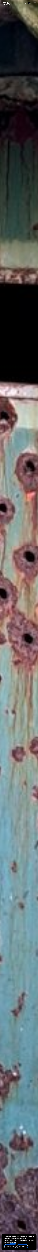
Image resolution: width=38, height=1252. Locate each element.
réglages (13, 1242)
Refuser (22, 1246)
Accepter (10, 1246)
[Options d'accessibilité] (29, 3)
